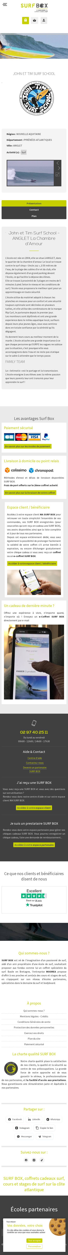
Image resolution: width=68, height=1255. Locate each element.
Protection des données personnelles (34, 1027)
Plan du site (34, 1038)
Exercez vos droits (34, 1033)
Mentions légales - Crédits (34, 1016)
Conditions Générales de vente (34, 1021)
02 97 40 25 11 (34, 732)
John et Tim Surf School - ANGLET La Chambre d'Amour (34, 238)
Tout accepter (34, 1240)
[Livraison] (29, 472)
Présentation (34, 203)
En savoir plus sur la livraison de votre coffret (30, 492)
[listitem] (15, 1119)
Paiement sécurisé (34, 1044)
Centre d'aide (35, 758)
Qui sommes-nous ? (34, 1010)
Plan (34, 216)
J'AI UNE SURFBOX (23, 20)
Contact (34, 209)
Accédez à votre (34, 807)
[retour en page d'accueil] (34, 5)
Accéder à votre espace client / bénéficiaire (32, 563)
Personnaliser (34, 1246)
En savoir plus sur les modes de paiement (27, 446)
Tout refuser (11, 1222)
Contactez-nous (35, 762)
